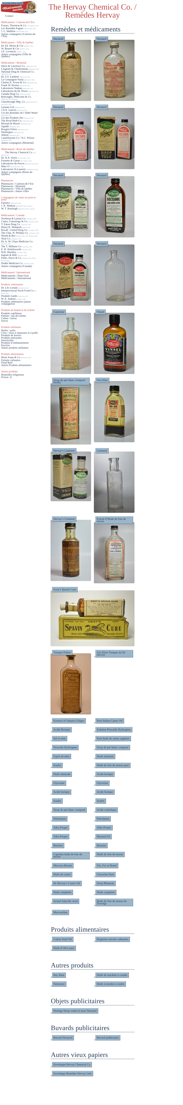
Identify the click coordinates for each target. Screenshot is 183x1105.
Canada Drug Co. (16, 94)
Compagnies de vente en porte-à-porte (18, 198)
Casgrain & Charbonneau (20, 69)
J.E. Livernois (13, 51)
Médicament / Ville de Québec (17, 42)
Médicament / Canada (12, 215)
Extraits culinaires (10, 360)
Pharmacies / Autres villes (15, 191)
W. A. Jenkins (13, 299)
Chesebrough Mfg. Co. (19, 102)
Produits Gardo (14, 296)
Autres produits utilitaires (14, 347)
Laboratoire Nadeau (17, 88)
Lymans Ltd (13, 107)
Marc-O (12, 166)
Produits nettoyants (11, 338)
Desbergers (12, 132)
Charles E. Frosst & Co (19, 82)
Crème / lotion (9, 318)
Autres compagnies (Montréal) (17, 143)
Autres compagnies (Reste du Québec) (16, 173)
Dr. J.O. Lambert (15, 76)
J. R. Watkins (16, 205)
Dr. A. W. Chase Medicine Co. (17, 242)
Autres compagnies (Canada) (16, 266)
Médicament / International (15, 272)
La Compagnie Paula (17, 79)
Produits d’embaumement (15, 343)
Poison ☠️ (6, 377)
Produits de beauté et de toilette (18, 310)
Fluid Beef (6, 362)
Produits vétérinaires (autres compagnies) (16, 302)
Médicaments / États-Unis (15, 275)
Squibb (10, 126)
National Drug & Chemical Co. (18, 72)
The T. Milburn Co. (16, 246)
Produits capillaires (11, 313)
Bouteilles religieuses (12, 374)
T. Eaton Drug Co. (16, 224)
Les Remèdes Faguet (18, 28)
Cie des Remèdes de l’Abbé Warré (19, 114)
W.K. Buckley (13, 252)
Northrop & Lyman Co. (18, 218)
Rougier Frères (14, 129)
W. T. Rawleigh (18, 208)
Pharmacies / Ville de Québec (16, 188)
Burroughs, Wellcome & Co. (16, 97)
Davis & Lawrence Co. (19, 66)
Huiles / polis (8, 330)
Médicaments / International (16, 278)
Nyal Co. (11, 238)
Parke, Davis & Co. (18, 259)
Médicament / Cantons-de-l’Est (18, 22)
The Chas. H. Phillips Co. (20, 233)
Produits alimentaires (12, 354)
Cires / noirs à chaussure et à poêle (19, 333)
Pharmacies (7, 180)
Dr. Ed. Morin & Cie (17, 45)
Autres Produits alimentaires (16, 365)
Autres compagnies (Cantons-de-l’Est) (18, 35)
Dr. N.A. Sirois (15, 157)
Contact (9, 16)
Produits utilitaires (11, 327)
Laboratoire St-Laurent (19, 169)
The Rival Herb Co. (17, 120)
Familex (11, 203)
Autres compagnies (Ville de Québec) (16, 55)
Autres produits (9, 371)
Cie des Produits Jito (17, 118)
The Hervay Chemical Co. (18, 153)
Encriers (5, 345)
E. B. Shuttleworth (16, 249)
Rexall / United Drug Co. (19, 230)
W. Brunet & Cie (15, 48)
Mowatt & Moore (16, 123)
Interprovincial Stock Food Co (19, 291)
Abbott (10, 135)
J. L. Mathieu (14, 31)
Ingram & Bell (14, 255)
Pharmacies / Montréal (13, 186)
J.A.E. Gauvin (14, 110)
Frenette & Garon (16, 160)
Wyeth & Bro (19, 235)
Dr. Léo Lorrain (15, 287)
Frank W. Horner (15, 85)
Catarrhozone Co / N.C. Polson (17, 139)
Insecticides (7, 340)
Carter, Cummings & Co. (19, 221)
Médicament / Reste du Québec (17, 149)
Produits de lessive (11, 335)
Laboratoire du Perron (19, 163)
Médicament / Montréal (13, 62)
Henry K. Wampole (15, 227)
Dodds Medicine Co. (17, 263)
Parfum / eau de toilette (13, 316)
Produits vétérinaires (12, 284)
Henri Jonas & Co (16, 357)
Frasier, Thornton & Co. (20, 25)
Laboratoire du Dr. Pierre (20, 91)
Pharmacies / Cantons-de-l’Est (17, 183)
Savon (4, 321)
